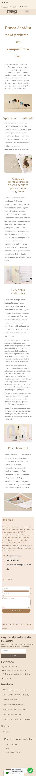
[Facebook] (6, 678)
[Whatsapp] (10, 678)
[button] (27, 11)
